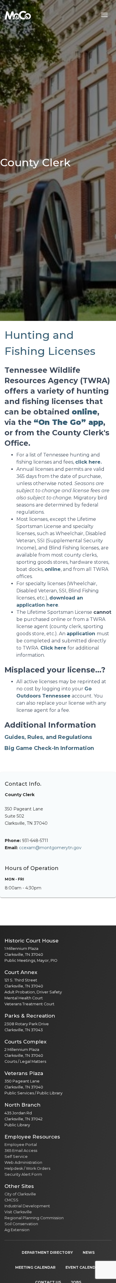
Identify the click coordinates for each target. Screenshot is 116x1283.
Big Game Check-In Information (49, 748)
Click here (53, 648)
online (53, 569)
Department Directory (47, 1252)
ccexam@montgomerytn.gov (50, 847)
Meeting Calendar (35, 1267)
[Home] (17, 14)
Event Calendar (83, 1267)
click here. (88, 462)
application (81, 633)
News (89, 1252)
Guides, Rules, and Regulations (48, 737)
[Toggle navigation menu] (104, 14)
